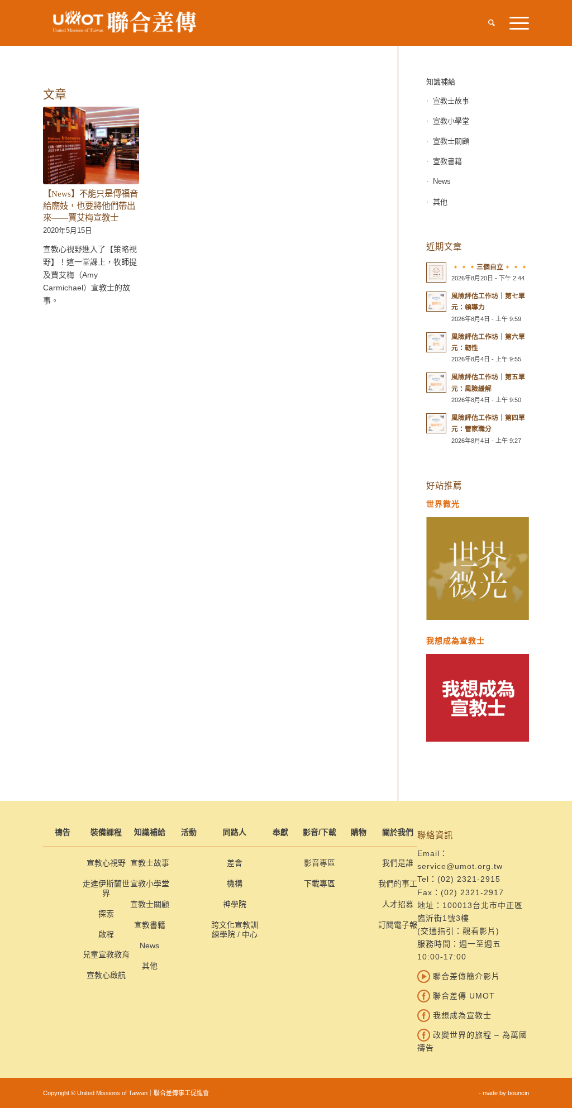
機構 (234, 883)
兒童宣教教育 (106, 954)
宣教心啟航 (106, 975)
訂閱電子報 (397, 924)
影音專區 (319, 862)
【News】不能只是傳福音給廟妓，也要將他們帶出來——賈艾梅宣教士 (90, 205)
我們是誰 (397, 862)
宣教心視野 (106, 862)
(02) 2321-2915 (468, 879)
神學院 (234, 904)
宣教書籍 (447, 161)
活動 (189, 832)
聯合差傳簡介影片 (465, 976)
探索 (106, 913)
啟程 (106, 934)
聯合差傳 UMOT (462, 995)
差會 (234, 862)
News (442, 181)
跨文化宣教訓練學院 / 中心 (234, 929)
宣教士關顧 (451, 141)
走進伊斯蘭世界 (106, 888)
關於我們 (397, 832)
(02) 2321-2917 (472, 892)
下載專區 (319, 883)
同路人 (234, 832)
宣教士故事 (451, 101)
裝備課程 (106, 832)
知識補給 (440, 82)
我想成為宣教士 (461, 1015)
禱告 (62, 832)
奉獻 (280, 832)
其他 (440, 202)
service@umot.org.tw (460, 866)
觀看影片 (479, 930)
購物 (358, 832)
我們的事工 (397, 883)
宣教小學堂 (451, 121)
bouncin (518, 1093)
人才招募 (397, 904)
